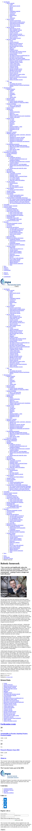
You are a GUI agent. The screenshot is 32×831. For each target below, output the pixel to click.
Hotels (11, 125)
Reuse (11, 184)
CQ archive (9, 226)
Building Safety (10, 107)
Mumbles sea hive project (16, 70)
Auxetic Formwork (14, 42)
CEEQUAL (12, 148)
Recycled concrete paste (15, 71)
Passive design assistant (15, 234)
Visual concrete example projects (17, 22)
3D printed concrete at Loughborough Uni (19, 55)
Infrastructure (10, 109)
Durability (9, 154)
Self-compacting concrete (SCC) (17, 35)
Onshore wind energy (15, 117)
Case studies (6, 204)
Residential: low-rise (14, 129)
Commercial (12, 121)
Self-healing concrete (14, 75)
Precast (11, 7)
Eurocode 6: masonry (12, 150)
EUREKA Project (14, 50)
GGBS (11, 4)
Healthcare (12, 124)
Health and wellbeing (15, 255)
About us (6, 267)
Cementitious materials (15, 11)
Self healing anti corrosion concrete (18, 51)
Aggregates (12, 14)
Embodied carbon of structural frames (18, 176)
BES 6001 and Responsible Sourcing (18, 145)
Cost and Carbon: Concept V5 (17, 228)
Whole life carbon (11, 172)
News (5, 266)
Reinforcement (13, 15)
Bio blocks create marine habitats (17, 58)
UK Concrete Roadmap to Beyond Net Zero (20, 203)
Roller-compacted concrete (16, 34)
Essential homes (13, 54)
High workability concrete (16, 30)
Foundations (12, 94)
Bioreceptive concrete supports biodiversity (20, 59)
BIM (11, 82)
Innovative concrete (11, 39)
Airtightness (9, 169)
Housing (12, 256)
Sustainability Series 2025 (16, 219)
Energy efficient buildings (16, 252)
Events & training (8, 207)
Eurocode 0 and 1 (11, 98)
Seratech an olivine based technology (18, 77)
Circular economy (11, 181)
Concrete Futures (11, 224)
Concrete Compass (11, 246)
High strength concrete (15, 28)
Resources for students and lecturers (15, 238)
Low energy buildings (15, 179)
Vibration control (11, 191)
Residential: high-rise (14, 128)
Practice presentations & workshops (15, 215)
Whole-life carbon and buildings (17, 180)
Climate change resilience (16, 251)
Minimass (12, 48)
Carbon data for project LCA (16, 248)
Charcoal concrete (14, 66)
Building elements (11, 89)
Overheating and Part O (15, 106)
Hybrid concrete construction (16, 101)
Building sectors (10, 118)
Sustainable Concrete (8, 790)
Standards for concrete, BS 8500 (17, 137)
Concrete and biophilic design (17, 195)
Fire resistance (10, 171)
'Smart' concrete (13, 78)
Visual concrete (10, 19)
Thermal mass (10, 156)
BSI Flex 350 (13, 136)
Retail (11, 130)
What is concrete (10, 3)
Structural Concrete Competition (17, 244)
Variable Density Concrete (16, 44)
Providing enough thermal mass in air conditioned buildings (18, 159)
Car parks (12, 120)
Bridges (11, 110)
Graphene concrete (14, 67)
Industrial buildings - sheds (16, 126)
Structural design (7, 87)
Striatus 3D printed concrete (16, 79)
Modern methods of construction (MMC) (19, 102)
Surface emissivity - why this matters (18, 164)
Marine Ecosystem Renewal (16, 43)
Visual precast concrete (15, 26)
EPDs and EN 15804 (14, 149)
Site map (6, 791)
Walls (11, 95)
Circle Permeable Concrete (16, 52)
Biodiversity (12, 247)
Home (5, 555)
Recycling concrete (14, 185)
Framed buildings (11, 99)
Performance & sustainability (10, 152)
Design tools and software (13, 227)
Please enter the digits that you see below (10, 818)
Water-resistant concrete (15, 38)
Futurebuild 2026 (11, 216)
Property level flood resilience (17, 189)
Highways (12, 113)
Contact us (6, 268)
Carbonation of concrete (15, 173)
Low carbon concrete (14, 177)
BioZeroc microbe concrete (16, 60)
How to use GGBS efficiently (17, 258)
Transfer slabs (13, 97)
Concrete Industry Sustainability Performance (17, 197)
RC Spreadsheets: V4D (15, 231)
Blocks (11, 8)
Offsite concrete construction (16, 263)
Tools (8, 81)
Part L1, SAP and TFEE (15, 105)
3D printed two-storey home (16, 56)
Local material (10, 193)
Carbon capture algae (14, 63)
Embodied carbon (14, 175)
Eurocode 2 (12, 254)
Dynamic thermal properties (16, 232)
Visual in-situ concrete (15, 24)
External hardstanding (15, 111)
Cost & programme (11, 192)
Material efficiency (14, 262)
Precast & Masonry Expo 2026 (10, 750)
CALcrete (12, 235)
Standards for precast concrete (17, 138)
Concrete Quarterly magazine (10, 205)
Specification (7, 1)
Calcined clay (13, 12)
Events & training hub (12, 208)
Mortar (11, 10)
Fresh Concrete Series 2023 (16, 212)
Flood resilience (10, 188)
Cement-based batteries (15, 65)
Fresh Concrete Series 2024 (13, 211)
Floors (11, 91)
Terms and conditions (9, 792)
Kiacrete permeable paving (16, 69)
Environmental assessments (13, 144)
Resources (6, 222)
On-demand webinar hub (12, 209)
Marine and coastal (14, 114)
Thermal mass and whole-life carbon (18, 168)
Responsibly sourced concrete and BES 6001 (20, 200)
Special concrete (10, 27)
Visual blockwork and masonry (17, 23)
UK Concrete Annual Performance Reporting (20, 199)
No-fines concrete (14, 32)
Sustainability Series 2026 (13, 217)
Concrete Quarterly (8, 788)
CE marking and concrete (16, 83)
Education (12, 122)
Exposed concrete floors (15, 20)
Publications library (11, 236)
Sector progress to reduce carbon (17, 74)
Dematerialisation (14, 183)
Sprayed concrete (14, 36)
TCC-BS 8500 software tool (16, 230)
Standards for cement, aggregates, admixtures (20, 134)
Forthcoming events (8, 724)
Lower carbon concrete (15, 259)
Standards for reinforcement (16, 140)
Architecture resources (15, 239)
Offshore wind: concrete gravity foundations (20, 116)
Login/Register (7, 270)
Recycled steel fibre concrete (16, 46)
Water (11, 16)
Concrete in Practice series (13, 220)
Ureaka (11, 40)
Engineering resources (15, 243)
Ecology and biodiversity (15, 196)
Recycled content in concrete (16, 187)
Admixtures (12, 18)
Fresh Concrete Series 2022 (16, 213)
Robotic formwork (14, 73)
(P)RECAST (13, 47)
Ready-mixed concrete (15, 5)
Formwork (12, 93)
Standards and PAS (11, 133)
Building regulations (11, 103)
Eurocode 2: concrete (12, 132)
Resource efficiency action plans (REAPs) (19, 201)
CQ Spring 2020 (9, 677)
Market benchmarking (15, 260)
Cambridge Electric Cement (16, 62)
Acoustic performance (12, 153)
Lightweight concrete (14, 31)
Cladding (12, 90)
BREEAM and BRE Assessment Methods (19, 146)
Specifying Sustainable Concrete (14, 223)
